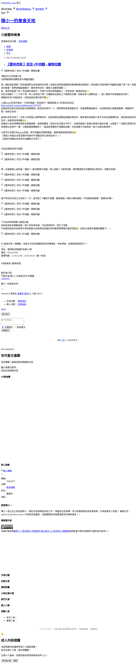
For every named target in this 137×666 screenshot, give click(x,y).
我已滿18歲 (6, 661)
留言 (26, 294)
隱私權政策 (83, 629)
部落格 (9, 50)
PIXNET (48, 629)
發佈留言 (5, 330)
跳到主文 (5, 28)
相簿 (8, 47)
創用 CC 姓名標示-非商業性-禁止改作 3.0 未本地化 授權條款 (42, 531)
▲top (3, 309)
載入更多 (5, 314)
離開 (15, 661)
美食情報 (23, 41)
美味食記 (22, 301)
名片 (8, 53)
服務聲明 (93, 629)
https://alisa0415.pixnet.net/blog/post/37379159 (21, 105)
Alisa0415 (5, 278)
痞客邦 (20, 294)
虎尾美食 (22, 304)
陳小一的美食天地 (18, 20)
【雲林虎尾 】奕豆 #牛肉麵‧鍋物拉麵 (33, 64)
